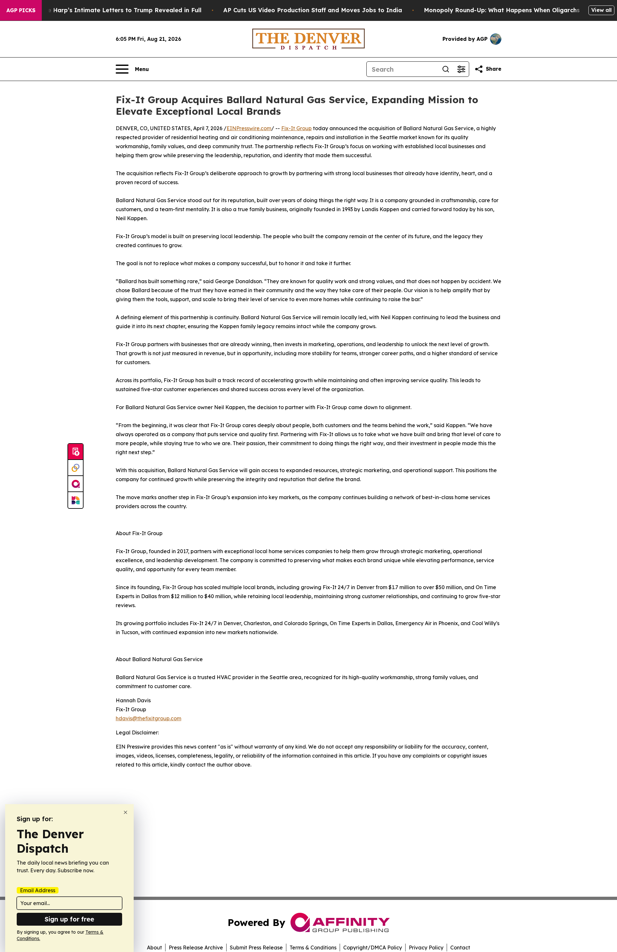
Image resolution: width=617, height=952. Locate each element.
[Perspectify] (75, 468)
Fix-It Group (296, 128)
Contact (460, 947)
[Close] (125, 812)
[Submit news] (75, 452)
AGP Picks (20, 10)
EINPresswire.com (249, 128)
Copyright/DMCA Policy (372, 947)
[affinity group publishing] (75, 484)
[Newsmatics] (75, 500)
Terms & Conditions (313, 947)
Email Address (37, 890)
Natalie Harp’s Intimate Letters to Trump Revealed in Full (115, 10)
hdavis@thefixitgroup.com (148, 718)
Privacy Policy (426, 947)
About (154, 947)
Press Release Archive (196, 947)
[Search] (445, 69)
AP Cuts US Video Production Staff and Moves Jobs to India (312, 10)
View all (601, 10)
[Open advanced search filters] (461, 69)
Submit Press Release (256, 947)
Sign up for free (69, 919)
